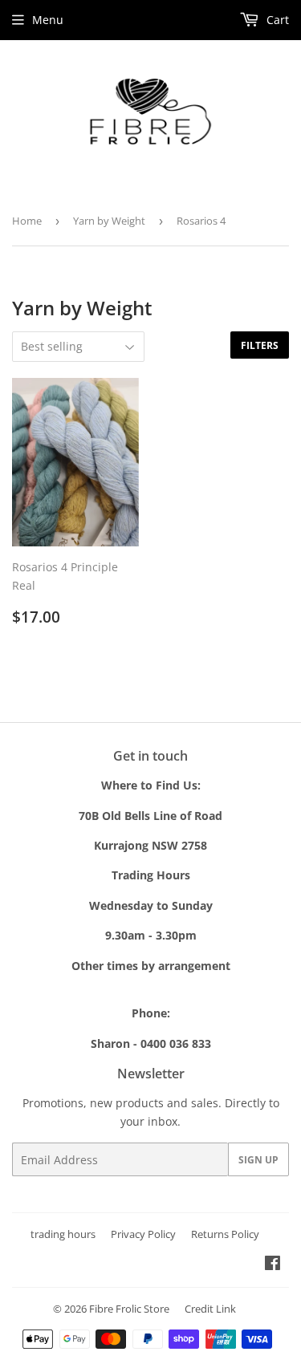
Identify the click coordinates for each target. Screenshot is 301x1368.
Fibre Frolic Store (129, 1308)
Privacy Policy (143, 1234)
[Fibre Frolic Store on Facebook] (272, 1265)
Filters (260, 345)
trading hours (63, 1234)
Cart (276, 19)
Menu (47, 19)
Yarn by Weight (109, 220)
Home (27, 220)
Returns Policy (225, 1234)
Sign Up (258, 1160)
